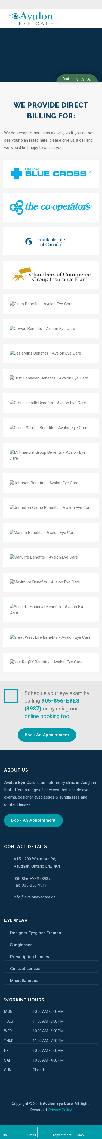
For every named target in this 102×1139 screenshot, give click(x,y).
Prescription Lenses (29, 956)
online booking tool (47, 716)
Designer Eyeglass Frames (35, 932)
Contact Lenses (25, 968)
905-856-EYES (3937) (33, 878)
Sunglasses (21, 944)
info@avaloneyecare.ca (34, 897)
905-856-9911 (34, 885)
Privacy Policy (60, 1110)
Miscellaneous (24, 980)
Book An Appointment (47, 734)
